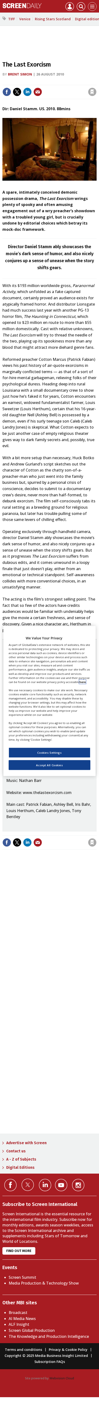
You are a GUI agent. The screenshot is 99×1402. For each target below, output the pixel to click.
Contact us (16, 1151)
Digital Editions (20, 1167)
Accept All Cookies (49, 765)
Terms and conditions (23, 1349)
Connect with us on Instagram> (78, 1185)
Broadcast (18, 1312)
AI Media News (22, 1318)
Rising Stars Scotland (53, 19)
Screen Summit (22, 1277)
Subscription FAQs (49, 1361)
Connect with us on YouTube (61, 1185)
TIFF (11, 19)
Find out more (18, 1251)
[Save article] (92, 92)
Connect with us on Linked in (45, 1185)
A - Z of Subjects (21, 1159)
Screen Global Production (32, 1330)
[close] (96, 81)
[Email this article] (37, 92)
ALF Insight (19, 1324)
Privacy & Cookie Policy (68, 1349)
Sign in (29, 81)
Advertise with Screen (26, 1143)
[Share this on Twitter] (17, 92)
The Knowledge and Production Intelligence (49, 1336)
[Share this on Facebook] (6, 92)
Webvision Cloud (62, 1378)
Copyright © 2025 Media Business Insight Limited (46, 1355)
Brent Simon (20, 74)
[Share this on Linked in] (27, 92)
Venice (25, 19)
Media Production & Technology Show (44, 1283)
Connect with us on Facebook (10, 1185)
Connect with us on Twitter (27, 1184)
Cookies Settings (49, 752)
